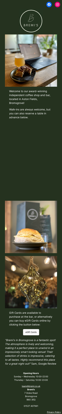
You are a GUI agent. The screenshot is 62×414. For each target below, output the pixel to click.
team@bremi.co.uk (31, 386)
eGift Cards (31, 332)
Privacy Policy (54, 412)
